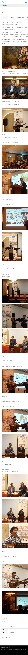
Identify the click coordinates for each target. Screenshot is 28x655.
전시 (11, 5)
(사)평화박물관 (4, 5)
